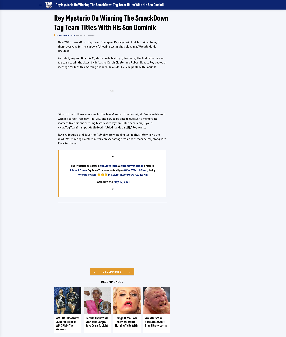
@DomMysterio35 (131, 166)
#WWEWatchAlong (135, 170)
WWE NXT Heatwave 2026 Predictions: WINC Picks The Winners (67, 323)
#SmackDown (78, 170)
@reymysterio (108, 166)
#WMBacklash (87, 174)
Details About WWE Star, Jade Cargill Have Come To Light (97, 321)
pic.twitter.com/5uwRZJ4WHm (128, 174)
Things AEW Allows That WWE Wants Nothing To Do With (126, 321)
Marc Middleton (67, 35)
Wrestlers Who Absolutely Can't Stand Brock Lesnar (156, 321)
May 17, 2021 (122, 182)
